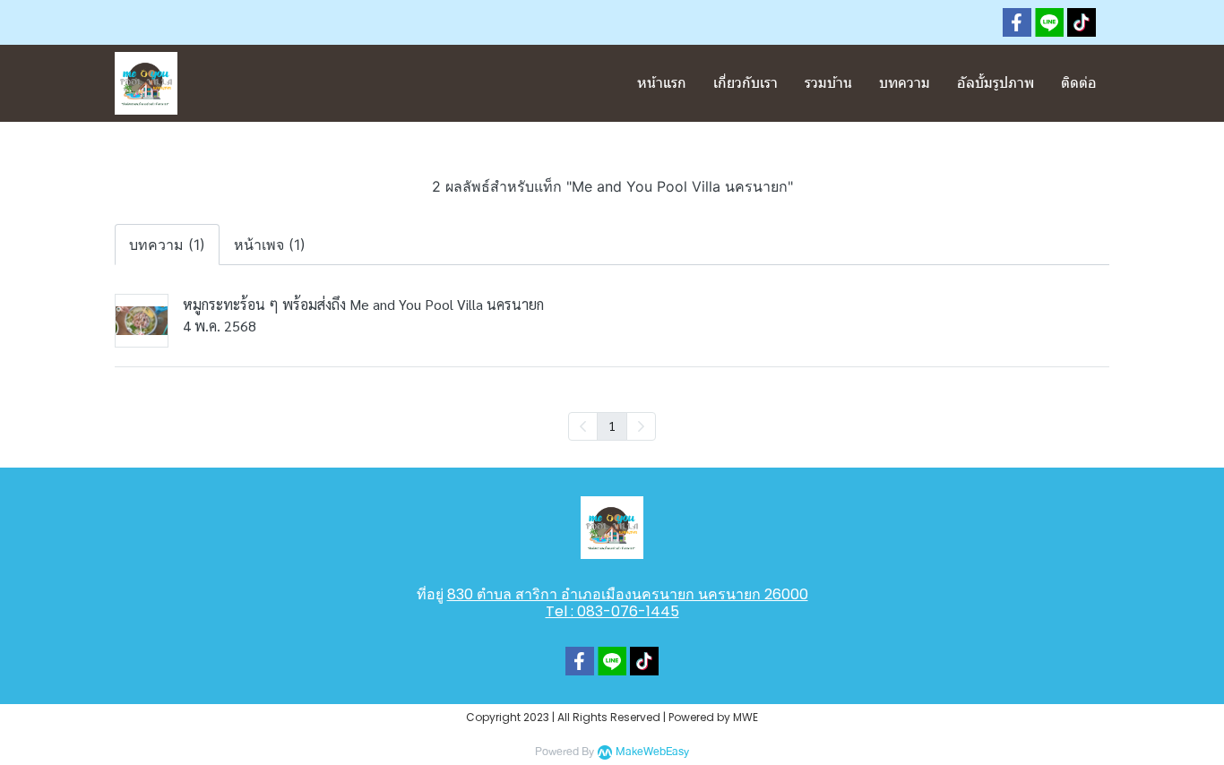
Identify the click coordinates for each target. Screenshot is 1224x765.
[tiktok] (1081, 22)
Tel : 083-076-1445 (612, 611)
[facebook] (1017, 22)
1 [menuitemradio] (612, 425)
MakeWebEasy (652, 752)
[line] (1049, 22)
